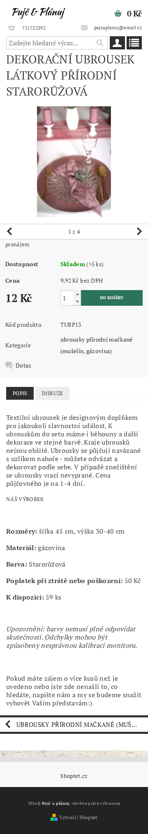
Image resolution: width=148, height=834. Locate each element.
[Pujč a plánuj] (37, 10)
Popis (20, 393)
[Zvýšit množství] (77, 294)
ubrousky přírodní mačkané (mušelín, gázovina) (82, 724)
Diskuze (52, 393)
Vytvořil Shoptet (78, 817)
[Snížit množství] (77, 301)
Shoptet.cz (73, 776)
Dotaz (24, 365)
